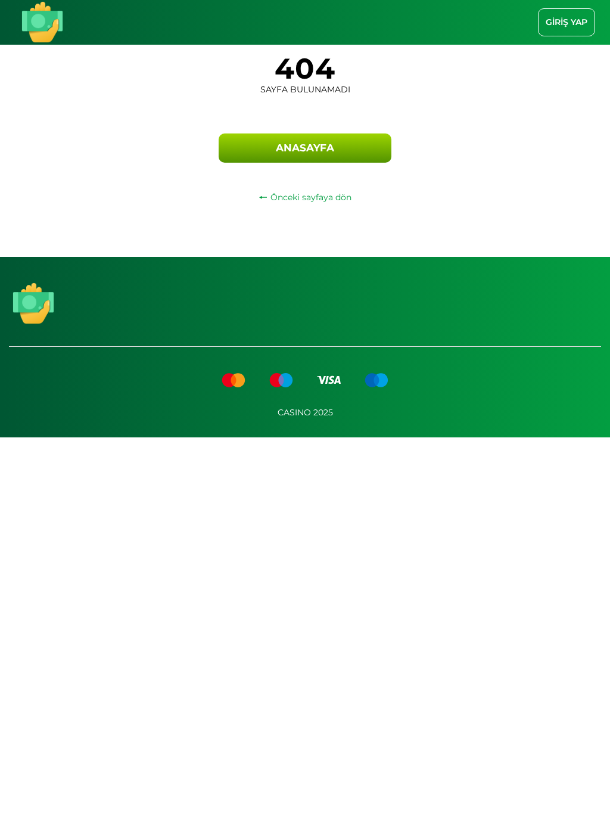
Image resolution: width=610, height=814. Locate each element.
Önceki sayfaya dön (310, 197)
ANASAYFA (305, 148)
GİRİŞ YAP (566, 22)
